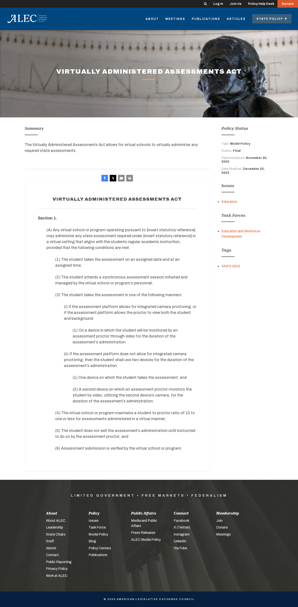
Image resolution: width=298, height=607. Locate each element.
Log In (218, 3)
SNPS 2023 (230, 266)
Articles (236, 19)
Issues (94, 520)
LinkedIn (180, 541)
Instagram (182, 534)
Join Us (235, 3)
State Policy (271, 18)
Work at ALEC (57, 575)
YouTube (180, 548)
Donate (288, 3)
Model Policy (98, 534)
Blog (92, 541)
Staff (50, 541)
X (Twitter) (182, 527)
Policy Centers (100, 548)
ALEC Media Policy (146, 539)
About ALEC (55, 520)
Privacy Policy (57, 568)
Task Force (97, 527)
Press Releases (143, 532)
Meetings (175, 19)
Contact (52, 555)
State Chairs (55, 534)
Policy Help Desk (261, 3)
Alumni (51, 548)
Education (229, 201)
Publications (206, 19)
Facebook (181, 520)
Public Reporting (59, 562)
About (152, 19)
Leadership (54, 527)
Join (219, 520)
